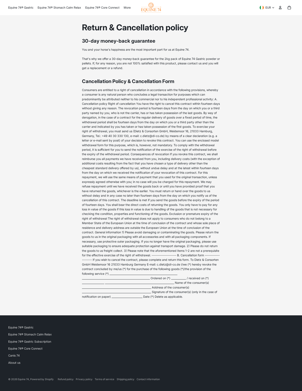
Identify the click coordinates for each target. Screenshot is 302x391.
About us (14, 362)
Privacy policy (84, 379)
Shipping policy (125, 379)
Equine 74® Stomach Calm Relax (30, 334)
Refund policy (66, 379)
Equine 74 (23, 379)
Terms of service (104, 379)
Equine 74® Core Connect (25, 348)
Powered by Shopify (42, 379)
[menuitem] (20, 7)
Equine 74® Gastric (20, 327)
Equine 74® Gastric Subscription (29, 341)
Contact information (148, 379)
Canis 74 (14, 355)
